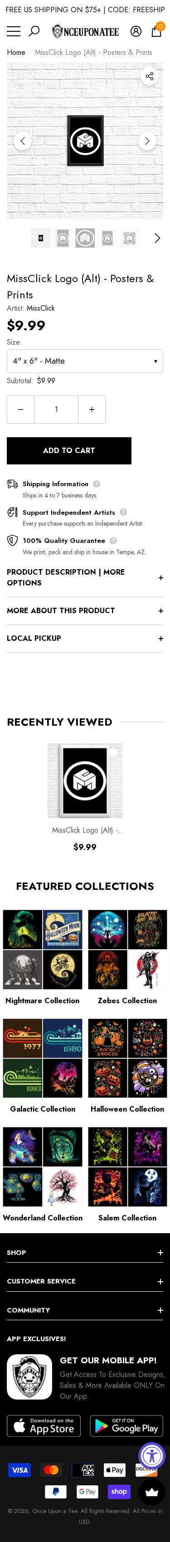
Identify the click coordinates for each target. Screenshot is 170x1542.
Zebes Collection (127, 1000)
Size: (14, 342)
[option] (85, 141)
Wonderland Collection (43, 1218)
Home (16, 52)
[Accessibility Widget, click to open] (151, 1455)
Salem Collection (127, 1218)
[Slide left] (23, 141)
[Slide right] (147, 141)
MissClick (41, 308)
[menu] (13, 31)
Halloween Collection (127, 1109)
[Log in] (136, 31)
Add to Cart (69, 450)
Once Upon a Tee (54, 1511)
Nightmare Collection (42, 1000)
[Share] (150, 76)
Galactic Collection (42, 1109)
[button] (34, 31)
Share (150, 76)
